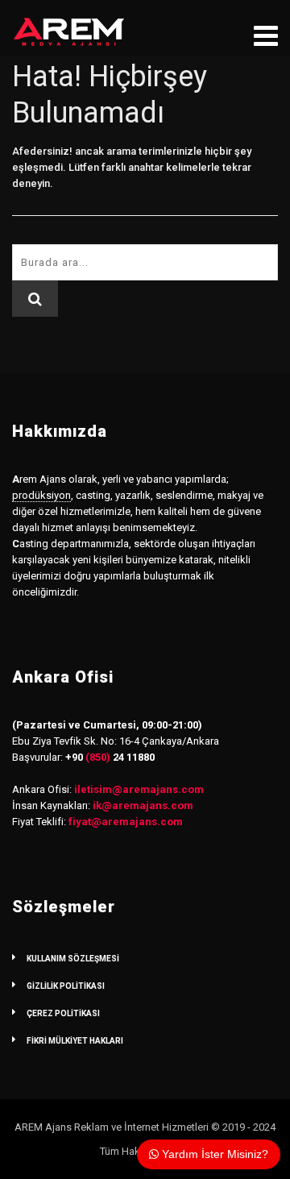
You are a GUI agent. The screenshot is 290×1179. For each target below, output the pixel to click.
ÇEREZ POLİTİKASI (63, 1013)
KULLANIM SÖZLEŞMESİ (73, 958)
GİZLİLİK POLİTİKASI (66, 986)
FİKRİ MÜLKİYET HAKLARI (75, 1040)
